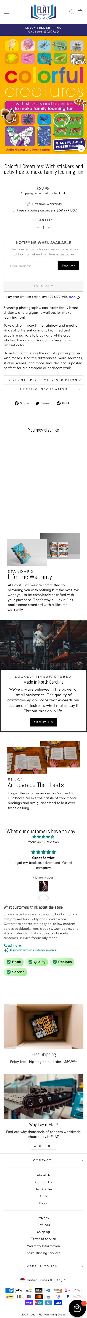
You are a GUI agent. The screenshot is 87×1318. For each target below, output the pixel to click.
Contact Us (43, 1182)
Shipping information (43, 389)
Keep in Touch (42, 1266)
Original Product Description (43, 380)
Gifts (43, 1196)
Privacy (43, 1218)
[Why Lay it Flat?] (43, 1096)
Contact (42, 1160)
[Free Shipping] (43, 1026)
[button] (40, 898)
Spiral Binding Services (43, 1253)
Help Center (44, 1189)
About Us (43, 722)
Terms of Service (43, 1239)
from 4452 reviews (43, 842)
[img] (43, 836)
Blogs (43, 1203)
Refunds (43, 1225)
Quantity (43, 220)
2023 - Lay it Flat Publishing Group (44, 1314)
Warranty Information (43, 1246)
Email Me (68, 266)
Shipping (27, 193)
